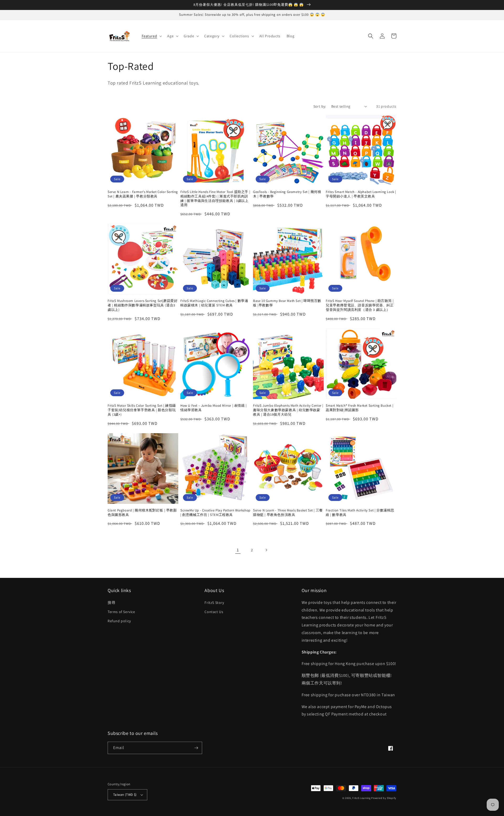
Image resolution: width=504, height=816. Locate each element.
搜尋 (111, 602)
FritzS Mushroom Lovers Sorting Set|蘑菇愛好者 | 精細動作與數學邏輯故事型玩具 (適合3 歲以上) (142, 305)
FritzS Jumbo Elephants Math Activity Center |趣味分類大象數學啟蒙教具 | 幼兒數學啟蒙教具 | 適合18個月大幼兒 (288, 410)
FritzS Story (214, 602)
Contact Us (213, 611)
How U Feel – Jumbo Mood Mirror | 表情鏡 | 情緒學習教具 (213, 408)
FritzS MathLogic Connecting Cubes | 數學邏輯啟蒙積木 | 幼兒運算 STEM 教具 (214, 303)
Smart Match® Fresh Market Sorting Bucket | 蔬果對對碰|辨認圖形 (359, 408)
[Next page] (266, 550)
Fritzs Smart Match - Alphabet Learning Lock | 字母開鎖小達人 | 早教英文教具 (361, 194)
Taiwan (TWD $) (125, 794)
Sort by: (319, 106)
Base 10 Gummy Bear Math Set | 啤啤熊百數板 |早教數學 (287, 303)
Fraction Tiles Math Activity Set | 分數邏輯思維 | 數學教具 (360, 512)
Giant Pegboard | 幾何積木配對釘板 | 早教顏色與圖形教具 (142, 512)
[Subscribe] (196, 748)
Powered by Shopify (383, 798)
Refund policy (119, 621)
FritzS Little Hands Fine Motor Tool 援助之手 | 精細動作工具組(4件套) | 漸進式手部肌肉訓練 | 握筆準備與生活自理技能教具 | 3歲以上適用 (215, 198)
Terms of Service (121, 611)
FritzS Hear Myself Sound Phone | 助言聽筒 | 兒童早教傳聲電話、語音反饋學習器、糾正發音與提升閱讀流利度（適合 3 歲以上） (359, 305)
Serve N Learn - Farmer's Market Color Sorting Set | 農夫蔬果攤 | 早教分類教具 (143, 194)
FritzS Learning (361, 798)
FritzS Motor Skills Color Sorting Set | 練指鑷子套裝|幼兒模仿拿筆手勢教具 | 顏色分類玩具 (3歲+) (142, 410)
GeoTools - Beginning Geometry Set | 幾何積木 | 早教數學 (287, 194)
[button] (151, 35)
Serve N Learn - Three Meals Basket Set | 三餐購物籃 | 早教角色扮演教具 (288, 512)
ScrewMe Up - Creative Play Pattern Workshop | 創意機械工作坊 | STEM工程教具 (215, 512)
